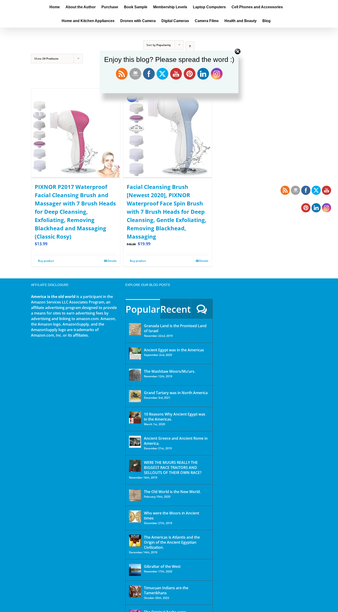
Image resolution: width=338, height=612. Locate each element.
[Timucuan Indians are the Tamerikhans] (135, 591)
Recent (175, 309)
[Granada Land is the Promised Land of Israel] (135, 329)
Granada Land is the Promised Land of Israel (175, 328)
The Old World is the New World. (172, 491)
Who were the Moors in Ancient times (171, 516)
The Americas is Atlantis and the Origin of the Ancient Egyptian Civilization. (172, 542)
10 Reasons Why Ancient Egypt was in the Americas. (174, 417)
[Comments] (201, 309)
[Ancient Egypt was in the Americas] (135, 353)
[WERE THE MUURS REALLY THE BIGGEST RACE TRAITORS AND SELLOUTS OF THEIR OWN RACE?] (135, 466)
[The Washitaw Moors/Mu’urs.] (135, 375)
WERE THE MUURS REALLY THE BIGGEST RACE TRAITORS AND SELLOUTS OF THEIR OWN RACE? (172, 467)
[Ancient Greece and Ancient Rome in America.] (135, 442)
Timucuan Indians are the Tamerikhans (166, 590)
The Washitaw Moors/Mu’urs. (169, 371)
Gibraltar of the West (162, 566)
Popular (143, 309)
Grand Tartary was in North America (176, 392)
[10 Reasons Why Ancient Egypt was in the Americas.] (135, 418)
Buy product (46, 261)
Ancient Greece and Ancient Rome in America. (176, 441)
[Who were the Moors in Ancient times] (135, 517)
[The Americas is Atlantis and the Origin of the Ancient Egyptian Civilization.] (135, 541)
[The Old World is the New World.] (135, 495)
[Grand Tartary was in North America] (135, 396)
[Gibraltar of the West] (135, 570)
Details (112, 261)
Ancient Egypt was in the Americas (174, 349)
